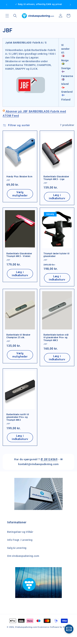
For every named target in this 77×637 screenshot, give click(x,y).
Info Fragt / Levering (20, 539)
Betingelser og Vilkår (20, 531)
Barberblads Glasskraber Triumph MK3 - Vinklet (19, 254)
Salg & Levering (17, 547)
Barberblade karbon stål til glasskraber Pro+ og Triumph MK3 (56, 337)
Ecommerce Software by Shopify (54, 627)
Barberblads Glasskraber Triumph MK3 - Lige (56, 178)
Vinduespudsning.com (26, 627)
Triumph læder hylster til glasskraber (56, 254)
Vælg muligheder (20, 194)
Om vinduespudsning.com (23, 556)
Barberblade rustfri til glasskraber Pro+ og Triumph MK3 (17, 417)
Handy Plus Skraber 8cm (19, 176)
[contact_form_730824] (68, 629)
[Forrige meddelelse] (7, 5)
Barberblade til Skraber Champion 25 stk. (18, 336)
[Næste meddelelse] (70, 5)
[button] (7, 16)
